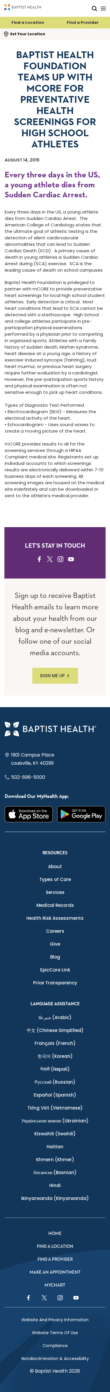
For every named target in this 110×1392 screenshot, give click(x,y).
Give (55, 944)
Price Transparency (55, 983)
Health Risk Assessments (55, 918)
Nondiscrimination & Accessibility (55, 1358)
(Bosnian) (55, 1172)
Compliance (55, 1346)
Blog (55, 957)
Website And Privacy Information (55, 1320)
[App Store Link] (29, 814)
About (55, 866)
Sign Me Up (52, 676)
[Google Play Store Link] (81, 814)
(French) (55, 1043)
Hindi (55, 1185)
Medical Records (55, 905)
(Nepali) (55, 1069)
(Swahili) (55, 1134)
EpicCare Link (55, 970)
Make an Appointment (55, 1272)
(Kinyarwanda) (55, 1198)
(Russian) (55, 1082)
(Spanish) (55, 1095)
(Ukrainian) (55, 1121)
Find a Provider (83, 22)
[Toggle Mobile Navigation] (103, 8)
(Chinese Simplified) (55, 1030)
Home (55, 1233)
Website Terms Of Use (55, 1333)
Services (55, 892)
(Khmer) (55, 1159)
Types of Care (55, 879)
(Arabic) (55, 1017)
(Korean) (55, 1056)
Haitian (55, 1147)
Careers (55, 931)
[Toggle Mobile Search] (94, 8)
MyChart (55, 1285)
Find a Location (27, 22)
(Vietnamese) (55, 1108)
